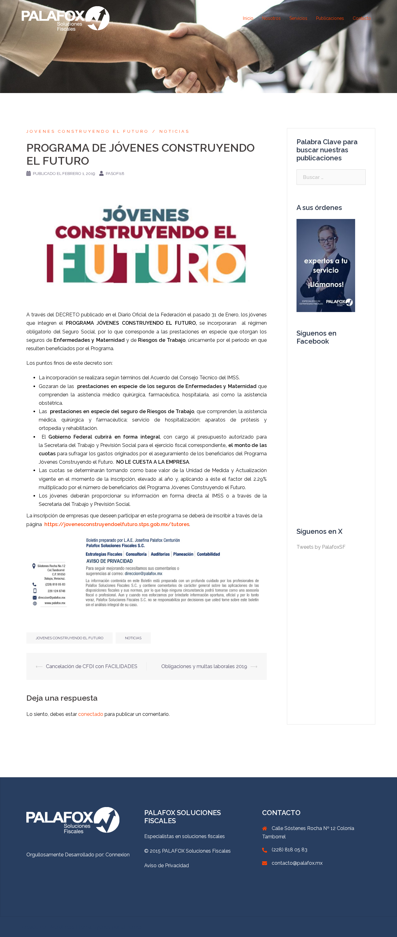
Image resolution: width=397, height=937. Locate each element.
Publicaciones (330, 18)
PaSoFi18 (115, 173)
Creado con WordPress (48, 927)
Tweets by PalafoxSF (321, 547)
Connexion (117, 855)
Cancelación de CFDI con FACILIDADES (91, 666)
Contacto (362, 18)
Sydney (102, 927)
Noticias (174, 131)
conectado (90, 714)
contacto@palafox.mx (297, 863)
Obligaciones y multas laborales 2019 (204, 666)
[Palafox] (65, 18)
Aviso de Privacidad (166, 865)
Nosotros (271, 18)
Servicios (298, 18)
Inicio (248, 18)
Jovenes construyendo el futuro (87, 131)
